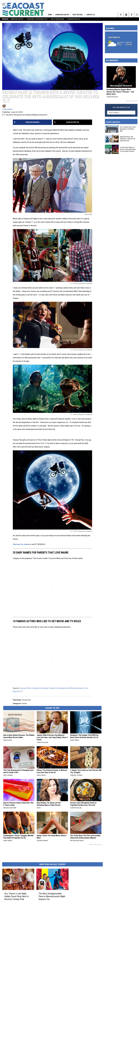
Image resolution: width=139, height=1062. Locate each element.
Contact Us (90, 15)
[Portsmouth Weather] (121, 42)
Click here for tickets (21, 544)
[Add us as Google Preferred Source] (126, 14)
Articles (24, 703)
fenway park (26, 700)
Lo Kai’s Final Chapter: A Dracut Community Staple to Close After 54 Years (128, 149)
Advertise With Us (73, 19)
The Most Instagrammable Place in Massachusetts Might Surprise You (52, 896)
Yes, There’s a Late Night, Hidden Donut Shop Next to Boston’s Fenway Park (16, 896)
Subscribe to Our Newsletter (37, 19)
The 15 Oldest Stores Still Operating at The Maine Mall (127, 129)
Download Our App (17, 19)
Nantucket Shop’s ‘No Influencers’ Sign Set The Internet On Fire (127, 139)
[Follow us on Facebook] (131, 14)
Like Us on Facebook (57, 19)
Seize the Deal (78, 15)
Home (50, 15)
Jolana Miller (7, 109)
